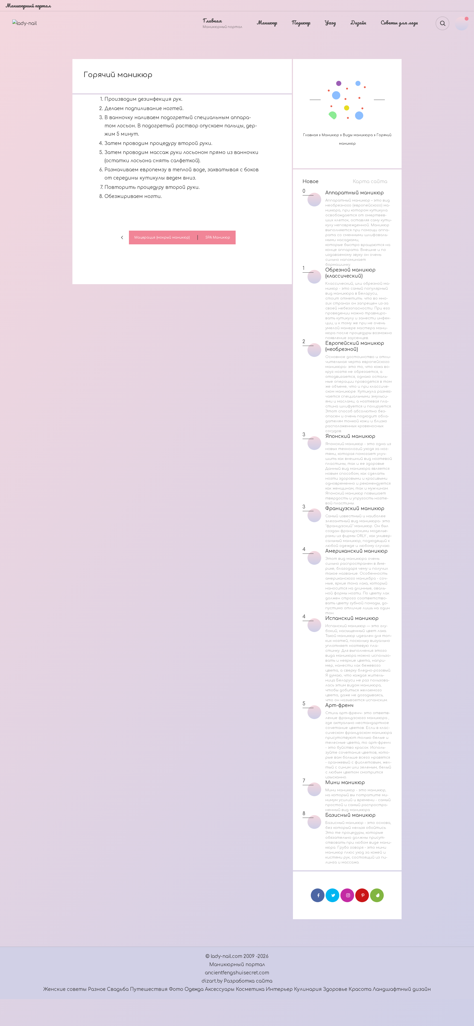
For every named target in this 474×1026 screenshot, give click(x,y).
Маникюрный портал (237, 964)
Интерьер (280, 989)
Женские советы (65, 989)
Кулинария (308, 989)
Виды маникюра (358, 135)
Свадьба (118, 989)
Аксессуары (220, 989)
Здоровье (335, 989)
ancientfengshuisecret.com (237, 972)
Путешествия (149, 989)
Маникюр (330, 135)
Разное (97, 989)
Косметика (250, 989)
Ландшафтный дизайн (402, 989)
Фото (176, 989)
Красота (360, 989)
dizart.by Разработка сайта (237, 981)
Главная (310, 135)
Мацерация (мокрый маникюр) (162, 237)
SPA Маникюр (217, 237)
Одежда (195, 989)
